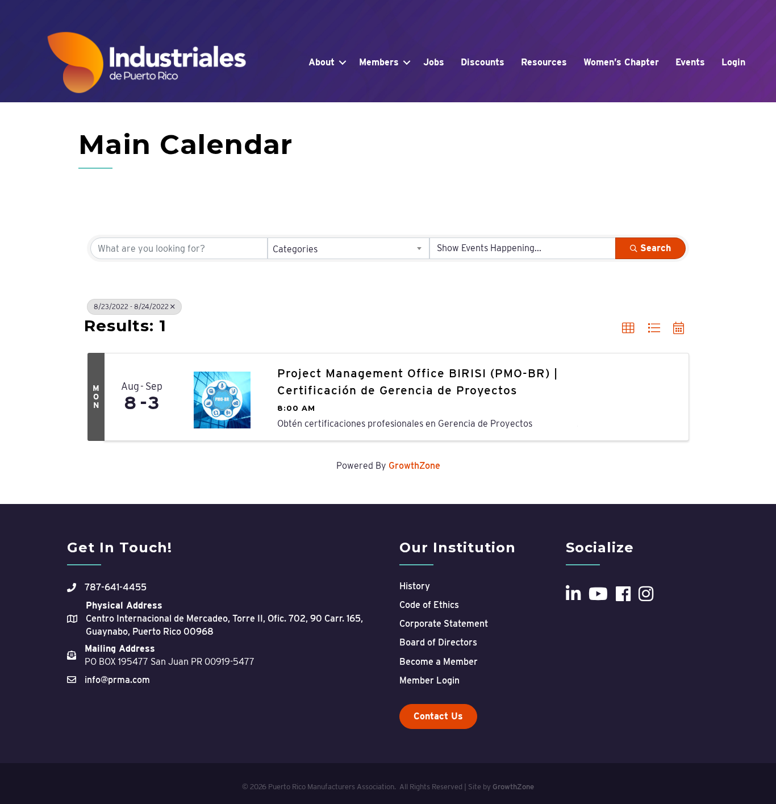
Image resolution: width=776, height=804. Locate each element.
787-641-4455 (116, 587)
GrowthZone (414, 465)
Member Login (429, 680)
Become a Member (438, 661)
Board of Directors (438, 642)
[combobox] (349, 248)
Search (655, 248)
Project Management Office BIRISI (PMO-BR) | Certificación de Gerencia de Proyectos (417, 381)
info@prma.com (117, 679)
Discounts (482, 62)
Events (690, 62)
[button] (628, 328)
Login (733, 62)
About (321, 62)
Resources (544, 62)
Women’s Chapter (621, 62)
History (414, 586)
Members (379, 62)
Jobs (433, 62)
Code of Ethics (429, 604)
